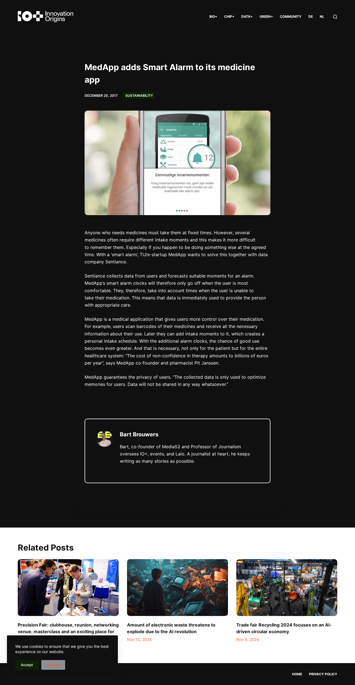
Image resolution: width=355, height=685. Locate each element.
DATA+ (247, 16)
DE (310, 16)
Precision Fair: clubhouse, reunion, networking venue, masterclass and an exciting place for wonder (68, 631)
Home (297, 674)
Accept (27, 665)
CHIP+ (229, 16)
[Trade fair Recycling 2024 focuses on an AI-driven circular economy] (286, 587)
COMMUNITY (290, 16)
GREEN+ (266, 16)
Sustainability (139, 95)
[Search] (335, 17)
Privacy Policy (323, 674)
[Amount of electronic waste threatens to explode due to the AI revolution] (177, 587)
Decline (53, 665)
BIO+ (213, 16)
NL (322, 16)
